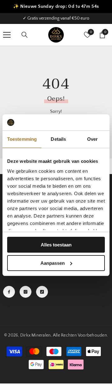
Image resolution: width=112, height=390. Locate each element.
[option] (56, 18)
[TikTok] (42, 292)
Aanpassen (52, 263)
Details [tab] (58, 139)
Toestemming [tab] (22, 139)
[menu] (7, 35)
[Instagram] (25, 292)
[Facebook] (9, 292)
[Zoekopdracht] (24, 35)
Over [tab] (92, 139)
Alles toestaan (56, 244)
